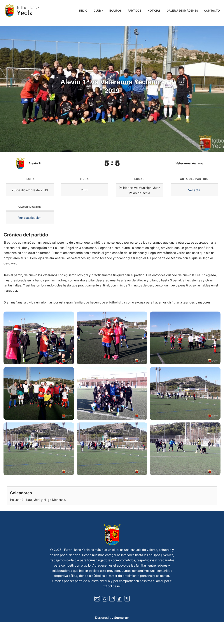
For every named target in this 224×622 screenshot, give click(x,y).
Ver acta (194, 190)
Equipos (115, 10)
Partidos (134, 10)
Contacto (212, 10)
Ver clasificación (29, 217)
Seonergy (121, 617)
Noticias (154, 10)
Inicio (83, 10)
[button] (102, 10)
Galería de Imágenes (182, 10)
